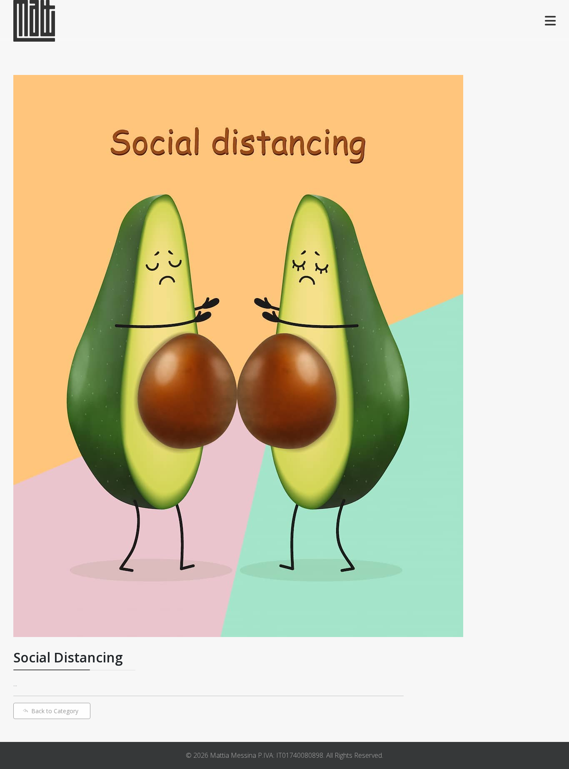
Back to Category (54, 711)
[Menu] (550, 21)
